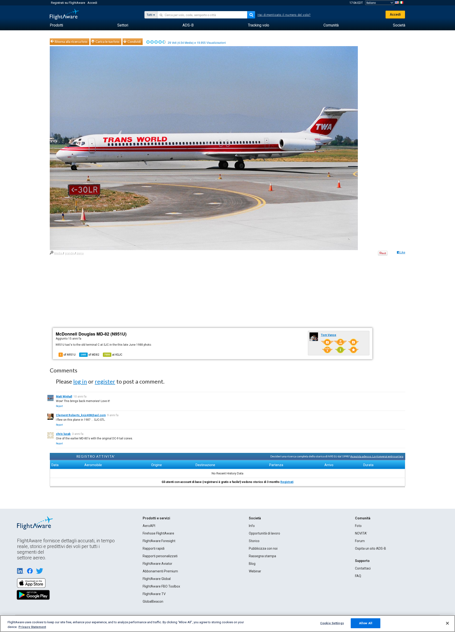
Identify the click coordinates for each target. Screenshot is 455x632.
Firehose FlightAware (158, 533)
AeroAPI (149, 526)
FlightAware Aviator (157, 564)
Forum (360, 541)
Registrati (286, 482)
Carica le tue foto (107, 42)
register (105, 381)
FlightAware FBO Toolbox (161, 586)
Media (58, 253)
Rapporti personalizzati (160, 556)
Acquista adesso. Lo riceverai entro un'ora (376, 456)
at (113, 354)
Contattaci (363, 568)
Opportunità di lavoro (264, 533)
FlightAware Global (157, 579)
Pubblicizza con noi (263, 548)
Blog (252, 564)
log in (80, 381)
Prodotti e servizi (156, 518)
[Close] (447, 623)
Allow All (365, 623)
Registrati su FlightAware (68, 2)
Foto (358, 526)
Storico (254, 541)
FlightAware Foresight (159, 541)
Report (59, 406)
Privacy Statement (32, 627)
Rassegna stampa (262, 556)
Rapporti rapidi (153, 548)
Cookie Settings (332, 623)
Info (252, 526)
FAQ (358, 576)
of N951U (68, 354)
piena (80, 253)
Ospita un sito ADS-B (370, 548)
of (90, 354)
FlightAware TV (154, 594)
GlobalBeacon (153, 601)
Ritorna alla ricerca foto (71, 42)
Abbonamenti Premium (160, 571)
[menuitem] (56, 25)
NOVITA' (361, 533)
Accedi (92, 2)
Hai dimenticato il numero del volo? (284, 15)
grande (69, 253)
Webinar (255, 571)
